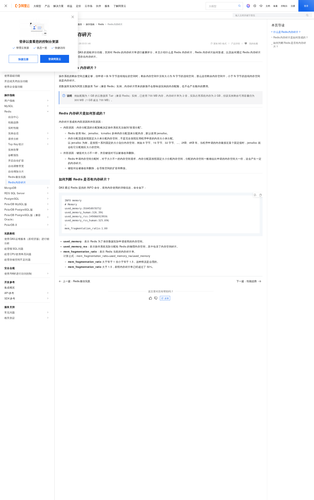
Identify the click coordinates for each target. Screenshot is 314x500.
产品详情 (235, 43)
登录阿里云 (54, 59)
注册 (293, 5)
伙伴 (98, 6)
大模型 (37, 6)
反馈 (166, 298)
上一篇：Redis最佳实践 (76, 281)
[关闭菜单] (6, 6)
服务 (107, 6)
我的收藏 (253, 43)
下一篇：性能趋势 (246, 281)
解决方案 (58, 6)
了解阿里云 (119, 6)
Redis (101, 24)
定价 (78, 6)
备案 (275, 5)
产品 (47, 6)
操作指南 (90, 24)
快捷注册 (23, 59)
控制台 (284, 5)
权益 (69, 6)
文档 (268, 5)
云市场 (88, 6)
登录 (306, 5)
